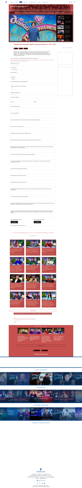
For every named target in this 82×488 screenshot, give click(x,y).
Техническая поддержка (50, 476)
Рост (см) (12, 101)
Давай (18, 6)
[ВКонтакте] (16, 48)
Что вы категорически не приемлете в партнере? (19, 196)
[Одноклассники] (21, 48)
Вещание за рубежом (41, 480)
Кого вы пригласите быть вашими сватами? (18, 175)
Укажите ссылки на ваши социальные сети (18, 225)
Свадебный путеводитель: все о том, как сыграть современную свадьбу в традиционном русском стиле (32, 313)
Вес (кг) (35, 101)
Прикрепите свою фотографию (16, 219)
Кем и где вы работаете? (15, 113)
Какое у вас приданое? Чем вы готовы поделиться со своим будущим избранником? (25, 119)
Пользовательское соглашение (33, 476)
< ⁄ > (25, 48)
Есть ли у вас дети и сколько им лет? (17, 126)
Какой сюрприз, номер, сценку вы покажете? (18, 182)
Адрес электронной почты (15, 92)
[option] (64, 17)
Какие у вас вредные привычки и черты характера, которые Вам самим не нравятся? (26, 139)
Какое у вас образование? (15, 106)
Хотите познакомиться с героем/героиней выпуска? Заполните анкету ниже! (24, 58)
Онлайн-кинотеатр (46, 474)
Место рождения (14, 72)
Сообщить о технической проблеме (67, 47)
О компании (34, 474)
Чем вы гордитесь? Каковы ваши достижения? (19, 168)
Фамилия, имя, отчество (15, 63)
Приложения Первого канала (35, 475)
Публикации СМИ (43, 478)
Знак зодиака (13, 76)
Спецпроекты (39, 474)
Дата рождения (13, 67)
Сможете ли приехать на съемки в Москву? (18, 86)
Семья (15, 322)
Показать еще (33, 310)
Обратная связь (42, 476)
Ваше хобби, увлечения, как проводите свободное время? (21, 133)
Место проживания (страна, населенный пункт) (19, 81)
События (37, 478)
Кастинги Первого (44, 475)
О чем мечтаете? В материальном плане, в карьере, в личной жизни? (23, 154)
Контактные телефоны (15, 97)
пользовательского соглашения (42, 232)
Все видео (50, 475)
